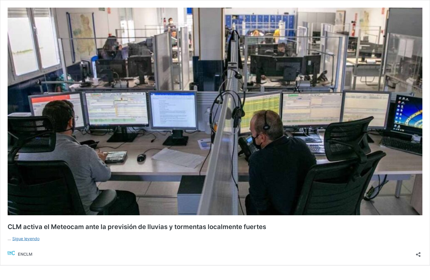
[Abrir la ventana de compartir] (418, 252)
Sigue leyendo (25, 238)
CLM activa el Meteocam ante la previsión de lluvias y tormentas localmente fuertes (137, 227)
